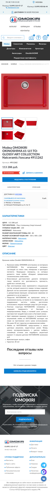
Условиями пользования (22, 426)
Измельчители (25, 49)
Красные (11, 246)
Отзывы (37, 27)
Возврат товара (37, 451)
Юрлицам (25, 27)
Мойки (7, 44)
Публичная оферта (13, 467)
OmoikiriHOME (32, 53)
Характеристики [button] (13, 187)
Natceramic (22, 238)
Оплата (34, 448)
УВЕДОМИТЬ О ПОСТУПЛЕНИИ (25, 179)
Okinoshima (19, 241)
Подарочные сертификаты (25, 58)
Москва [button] (18, 194)
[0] (45, 37)
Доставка (34, 444)
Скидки (34, 467)
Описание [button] (36, 187)
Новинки (34, 464)
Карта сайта (10, 464)
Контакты (25, 31)
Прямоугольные (16, 243)
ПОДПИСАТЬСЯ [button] (25, 419)
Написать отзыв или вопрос (25, 371)
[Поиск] (3, 37)
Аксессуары (17, 53)
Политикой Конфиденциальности (36, 424)
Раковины (31, 44)
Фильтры (42, 44)
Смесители (18, 44)
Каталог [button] (13, 27)
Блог (33, 460)
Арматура (39, 49)
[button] (12, 7)
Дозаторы (11, 49)
